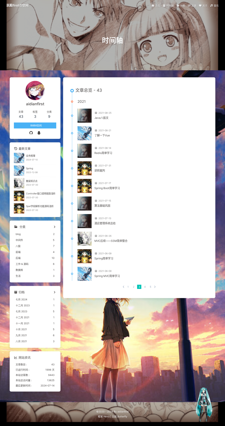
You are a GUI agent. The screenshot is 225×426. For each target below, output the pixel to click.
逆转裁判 (99, 170)
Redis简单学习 (103, 153)
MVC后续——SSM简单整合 (110, 241)
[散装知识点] (19, 183)
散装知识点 (31, 181)
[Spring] (19, 170)
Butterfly (122, 416)
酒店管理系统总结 (104, 223)
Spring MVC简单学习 (107, 276)
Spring (29, 168)
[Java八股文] (85, 116)
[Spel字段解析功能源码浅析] (19, 208)
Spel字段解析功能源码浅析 (40, 206)
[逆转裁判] (85, 168)
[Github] (31, 133)
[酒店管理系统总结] (85, 221)
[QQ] (39, 133)
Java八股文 (101, 118)
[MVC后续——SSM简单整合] (85, 239)
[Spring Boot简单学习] (85, 186)
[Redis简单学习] (85, 151)
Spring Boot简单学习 (107, 188)
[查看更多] (54, 227)
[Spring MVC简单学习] (85, 274)
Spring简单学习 (103, 258)
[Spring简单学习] (85, 256)
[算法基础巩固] (85, 203)
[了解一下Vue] (85, 133)
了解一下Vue (102, 135)
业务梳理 (30, 155)
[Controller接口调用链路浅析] (19, 196)
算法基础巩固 (102, 205)
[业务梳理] (19, 158)
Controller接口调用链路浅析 (40, 193)
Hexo (107, 416)
